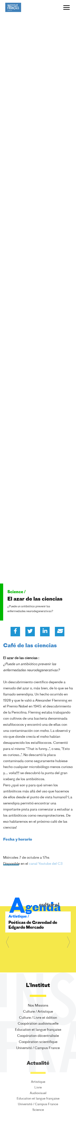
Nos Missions (38, 1005)
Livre (38, 1087)
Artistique (37, 1082)
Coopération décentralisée (38, 1036)
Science (38, 1111)
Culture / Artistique (38, 1011)
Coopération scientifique (38, 1042)
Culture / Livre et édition (38, 1018)
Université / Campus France (38, 1048)
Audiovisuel (38, 1093)
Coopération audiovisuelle (38, 1023)
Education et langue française (38, 1030)
